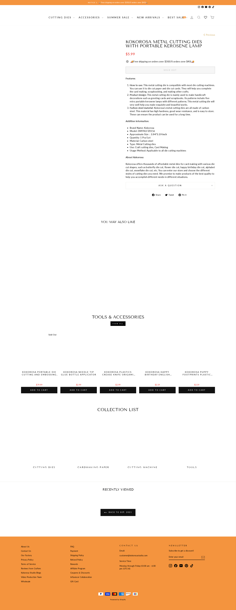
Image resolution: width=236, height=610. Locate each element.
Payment (74, 551)
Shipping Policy (77, 555)
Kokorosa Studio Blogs (31, 573)
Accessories (90, 17)
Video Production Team (31, 577)
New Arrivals (149, 17)
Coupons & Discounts (80, 573)
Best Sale (176, 17)
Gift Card (74, 581)
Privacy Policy (27, 560)
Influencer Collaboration (81, 577)
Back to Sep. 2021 (120, 512)
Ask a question (170, 185)
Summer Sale (119, 17)
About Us (25, 546)
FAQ (72, 546)
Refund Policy (76, 560)
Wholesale (25, 581)
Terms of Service (28, 564)
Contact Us (26, 551)
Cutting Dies (61, 17)
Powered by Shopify (118, 600)
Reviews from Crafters (31, 568)
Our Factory (26, 555)
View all (118, 324)
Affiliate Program (77, 568)
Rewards (74, 564)
